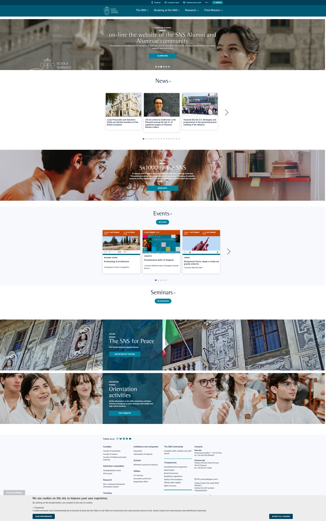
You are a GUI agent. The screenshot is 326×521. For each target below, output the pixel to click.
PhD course (107, 473)
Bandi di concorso (171, 473)
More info (162, 188)
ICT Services (138, 475)
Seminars (162, 293)
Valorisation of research (143, 454)
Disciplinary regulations (173, 476)
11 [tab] (169, 139)
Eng (206, 2)
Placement (138, 451)
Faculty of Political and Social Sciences (114, 458)
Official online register (172, 483)
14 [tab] (176, 139)
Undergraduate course (112, 470)
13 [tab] (174, 139)
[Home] (111, 10)
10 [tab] (166, 139)
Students (157, 3)
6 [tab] (169, 67)
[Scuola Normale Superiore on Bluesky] (121, 439)
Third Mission (212, 10)
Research (190, 10)
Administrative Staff (193, 3)
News (161, 81)
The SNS (141, 10)
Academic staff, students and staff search (177, 452)
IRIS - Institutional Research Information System (114, 485)
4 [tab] (163, 67)
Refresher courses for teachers (146, 465)
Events (161, 214)
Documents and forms (142, 479)
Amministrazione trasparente (175, 467)
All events (163, 222)
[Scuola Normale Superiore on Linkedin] (124, 439)
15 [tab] (179, 139)
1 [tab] (156, 67)
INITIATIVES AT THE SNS (125, 354)
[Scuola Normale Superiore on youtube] (130, 439)
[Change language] (209, 2)
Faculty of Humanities (111, 451)
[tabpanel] (123, 112)
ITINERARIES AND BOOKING (162, 56)
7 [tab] (159, 139)
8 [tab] (161, 139)
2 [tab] (158, 67)
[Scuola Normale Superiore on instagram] (117, 439)
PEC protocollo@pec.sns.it (207, 479)
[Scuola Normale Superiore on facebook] (127, 439)
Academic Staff (173, 3)
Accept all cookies (281, 516)
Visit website (125, 413)
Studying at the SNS (165, 10)
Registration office (141, 482)
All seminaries (163, 301)
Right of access (170, 486)
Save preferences (43, 516)
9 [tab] (164, 139)
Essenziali (39, 507)
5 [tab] (166, 67)
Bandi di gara (169, 470)
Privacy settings (14, 492)
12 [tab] (171, 139)
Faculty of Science (110, 454)
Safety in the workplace (173, 479)
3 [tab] (161, 67)
